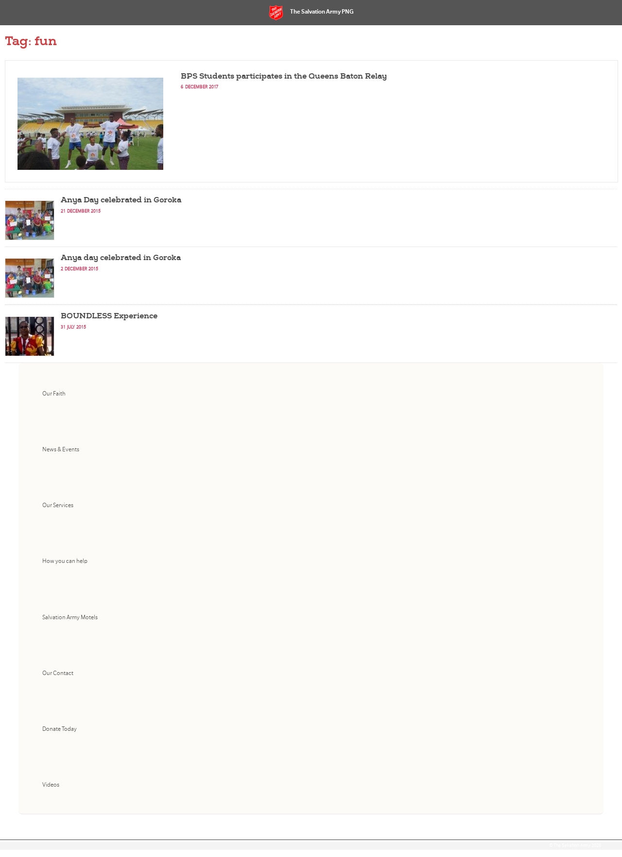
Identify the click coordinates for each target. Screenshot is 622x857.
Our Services (57, 505)
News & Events (60, 449)
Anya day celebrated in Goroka (121, 258)
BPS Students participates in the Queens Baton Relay (284, 76)
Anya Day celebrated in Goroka (121, 200)
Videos (50, 785)
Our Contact (57, 673)
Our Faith (54, 394)
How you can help (64, 561)
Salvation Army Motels (70, 617)
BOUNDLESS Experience (109, 316)
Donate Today (59, 729)
